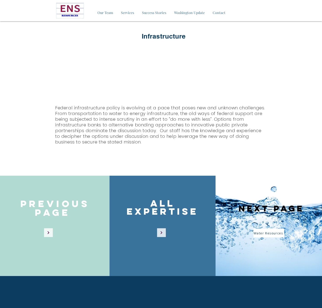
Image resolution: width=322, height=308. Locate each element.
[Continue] (48, 232)
